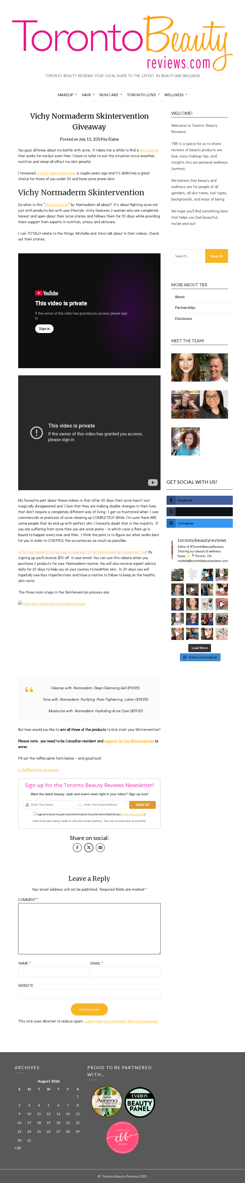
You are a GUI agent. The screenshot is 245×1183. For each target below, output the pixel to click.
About (180, 296)
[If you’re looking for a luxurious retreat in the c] (192, 589)
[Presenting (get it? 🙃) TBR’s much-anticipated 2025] (222, 619)
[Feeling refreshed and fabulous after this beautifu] (222, 604)
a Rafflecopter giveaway (38, 769)
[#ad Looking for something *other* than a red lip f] (177, 634)
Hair (86, 95)
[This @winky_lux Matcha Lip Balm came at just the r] (177, 619)
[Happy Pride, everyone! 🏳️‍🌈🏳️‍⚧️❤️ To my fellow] (177, 589)
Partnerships (185, 307)
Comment (28, 899)
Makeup (65, 95)
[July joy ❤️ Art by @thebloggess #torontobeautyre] (192, 575)
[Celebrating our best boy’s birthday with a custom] (207, 575)
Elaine (113, 139)
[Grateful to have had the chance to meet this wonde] (207, 589)
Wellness (174, 95)
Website (25, 985)
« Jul (18, 1147)
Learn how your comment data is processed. (121, 1020)
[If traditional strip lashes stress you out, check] (222, 575)
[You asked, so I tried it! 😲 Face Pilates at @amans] (222, 589)
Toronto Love (141, 95)
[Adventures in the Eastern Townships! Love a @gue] (177, 575)
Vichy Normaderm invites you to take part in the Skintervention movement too (82, 551)
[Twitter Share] (88, 847)
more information (132, 814)
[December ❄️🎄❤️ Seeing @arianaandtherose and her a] (207, 619)
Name (25, 963)
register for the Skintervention (129, 740)
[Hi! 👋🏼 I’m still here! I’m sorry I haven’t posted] (192, 619)
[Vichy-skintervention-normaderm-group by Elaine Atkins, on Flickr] (89, 636)
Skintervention (56, 204)
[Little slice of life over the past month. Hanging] (192, 634)
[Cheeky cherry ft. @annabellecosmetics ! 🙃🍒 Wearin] (192, 604)
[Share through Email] (100, 847)
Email (96, 963)
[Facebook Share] (77, 847)
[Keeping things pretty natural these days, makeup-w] (177, 604)
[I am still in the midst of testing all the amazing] (222, 634)
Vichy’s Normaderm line (56, 172)
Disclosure (183, 318)
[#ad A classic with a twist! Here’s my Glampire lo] (207, 634)
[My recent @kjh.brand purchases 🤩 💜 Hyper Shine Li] (207, 604)
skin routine (149, 149)
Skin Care (109, 95)
